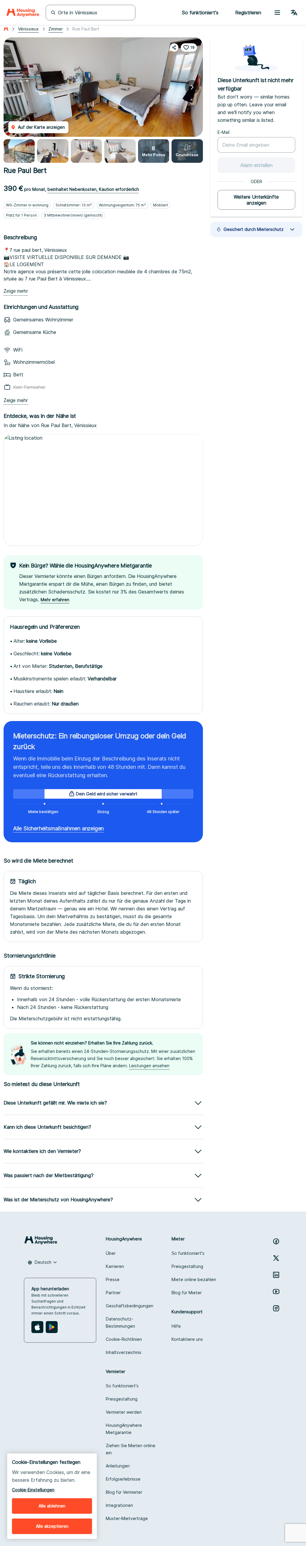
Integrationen (119, 1505)
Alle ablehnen (52, 1505)
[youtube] (276, 1291)
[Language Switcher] (294, 13)
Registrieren (248, 13)
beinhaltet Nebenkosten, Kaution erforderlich (93, 189)
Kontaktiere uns (187, 1339)
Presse (113, 1279)
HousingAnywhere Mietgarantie (124, 1429)
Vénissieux (28, 28)
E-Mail (224, 132)
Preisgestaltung (187, 1266)
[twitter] (276, 1258)
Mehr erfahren (55, 599)
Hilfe (176, 1326)
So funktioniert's (188, 1253)
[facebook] (276, 1241)
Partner (113, 1292)
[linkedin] (276, 1275)
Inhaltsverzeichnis (123, 1352)
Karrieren (115, 1266)
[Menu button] (277, 13)
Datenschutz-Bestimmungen (120, 1322)
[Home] (23, 12)
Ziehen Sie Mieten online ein (130, 1449)
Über (111, 1253)
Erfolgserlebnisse (123, 1478)
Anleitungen (118, 1465)
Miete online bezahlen (194, 1279)
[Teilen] (174, 47)
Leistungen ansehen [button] (149, 1065)
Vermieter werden (124, 1412)
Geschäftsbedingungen (129, 1305)
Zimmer (55, 28)
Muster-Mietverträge (127, 1518)
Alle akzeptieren (52, 1526)
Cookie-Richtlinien (124, 1339)
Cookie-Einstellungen (33, 1489)
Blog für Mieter (187, 1292)
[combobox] (42, 1262)
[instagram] (276, 1308)
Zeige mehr (16, 291)
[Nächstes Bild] (192, 87)
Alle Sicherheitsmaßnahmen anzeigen (58, 828)
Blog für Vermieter (124, 1492)
